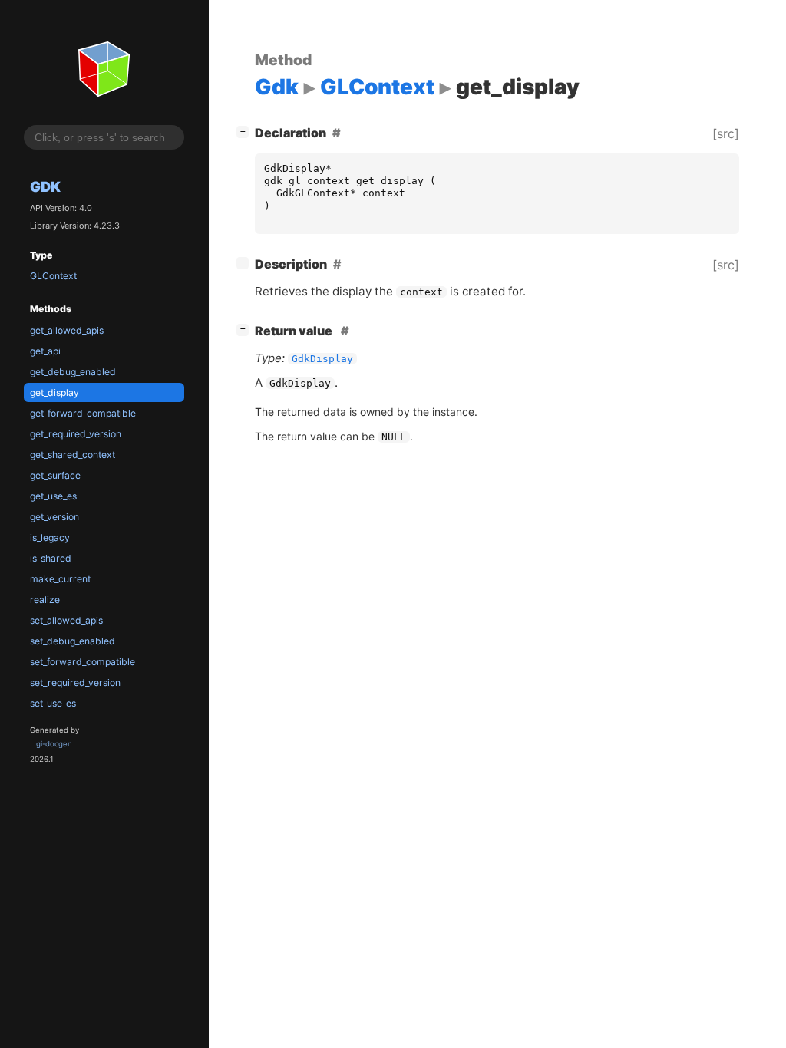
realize (45, 599)
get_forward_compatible (83, 413)
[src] (725, 133)
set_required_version (75, 682)
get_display (54, 392)
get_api (45, 351)
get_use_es (53, 496)
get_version (54, 516)
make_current (60, 579)
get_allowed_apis (67, 330)
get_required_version (75, 434)
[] (245, 131)
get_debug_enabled (73, 371)
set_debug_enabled (72, 641)
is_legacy (50, 537)
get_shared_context (72, 454)
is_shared (50, 558)
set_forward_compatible (82, 661)
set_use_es (53, 703)
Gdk (45, 186)
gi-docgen (54, 744)
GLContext (53, 276)
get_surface (55, 475)
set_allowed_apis (66, 620)
